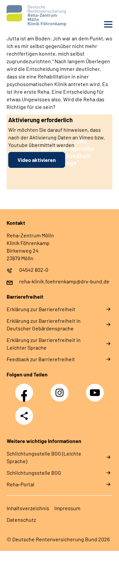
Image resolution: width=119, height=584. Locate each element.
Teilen (24, 416)
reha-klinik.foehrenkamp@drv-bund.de (64, 281)
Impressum (67, 508)
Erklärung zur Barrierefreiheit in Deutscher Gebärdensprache (44, 324)
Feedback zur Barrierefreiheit (41, 359)
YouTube (96, 389)
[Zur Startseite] (31, 15)
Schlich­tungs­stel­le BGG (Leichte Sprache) (44, 457)
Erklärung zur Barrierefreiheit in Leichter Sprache (44, 344)
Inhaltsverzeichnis (28, 508)
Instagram (61, 389)
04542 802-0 (33, 270)
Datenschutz (21, 519)
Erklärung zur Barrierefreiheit (41, 309)
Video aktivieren (37, 160)
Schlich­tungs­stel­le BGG (34, 472)
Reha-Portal (20, 484)
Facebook (26, 389)
